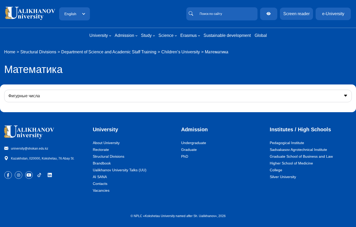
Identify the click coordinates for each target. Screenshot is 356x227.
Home (9, 52)
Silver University (283, 177)
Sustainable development (227, 35)
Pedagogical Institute (287, 143)
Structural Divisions (38, 52)
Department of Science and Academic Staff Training (108, 52)
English (70, 14)
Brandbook (102, 163)
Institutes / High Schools (300, 129)
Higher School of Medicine (291, 163)
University (105, 129)
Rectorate (101, 149)
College (276, 170)
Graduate (189, 149)
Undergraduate (193, 143)
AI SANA (100, 177)
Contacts (100, 183)
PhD (184, 156)
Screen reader (296, 14)
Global (261, 35)
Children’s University (180, 52)
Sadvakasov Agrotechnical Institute (298, 149)
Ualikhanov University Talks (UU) (119, 170)
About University (106, 143)
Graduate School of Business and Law (301, 156)
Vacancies (101, 190)
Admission (194, 129)
